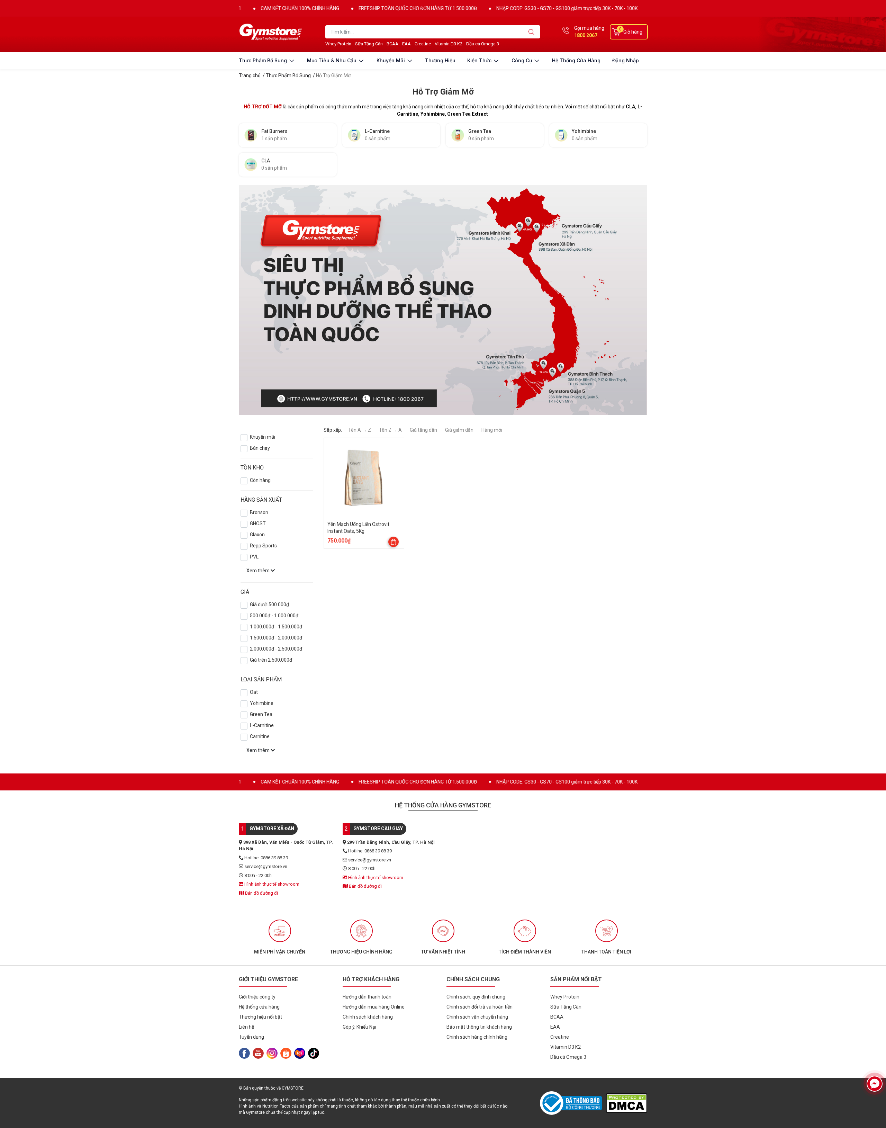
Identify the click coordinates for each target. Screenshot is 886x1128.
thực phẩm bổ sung (263, 60)
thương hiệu (440, 60)
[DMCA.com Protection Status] (626, 1103)
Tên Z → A (390, 430)
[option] (279, 937)
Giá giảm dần (459, 430)
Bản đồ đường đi (261, 893)
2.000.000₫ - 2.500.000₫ (276, 649)
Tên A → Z (359, 430)
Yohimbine (261, 703)
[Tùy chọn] (393, 542)
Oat (254, 692)
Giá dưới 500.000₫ (269, 604)
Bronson (259, 512)
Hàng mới (491, 430)
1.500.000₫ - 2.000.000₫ (276, 638)
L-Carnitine (262, 725)
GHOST (258, 523)
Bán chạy (260, 448)
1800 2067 (585, 35)
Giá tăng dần (423, 430)
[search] (531, 31)
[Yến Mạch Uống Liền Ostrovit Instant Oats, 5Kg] (364, 478)
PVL (254, 556)
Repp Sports (263, 545)
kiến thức (480, 60)
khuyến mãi (391, 60)
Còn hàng (260, 480)
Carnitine (260, 736)
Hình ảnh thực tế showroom (271, 884)
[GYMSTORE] (272, 31)
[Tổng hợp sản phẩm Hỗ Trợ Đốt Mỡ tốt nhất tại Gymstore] (508, 299)
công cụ (522, 60)
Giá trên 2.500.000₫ (271, 660)
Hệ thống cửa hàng (576, 60)
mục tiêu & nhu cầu (332, 60)
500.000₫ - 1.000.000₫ (274, 615)
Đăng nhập (625, 60)
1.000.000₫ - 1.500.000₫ (276, 626)
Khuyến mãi (262, 437)
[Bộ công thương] (573, 1103)
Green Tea (261, 714)
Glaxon (257, 534)
